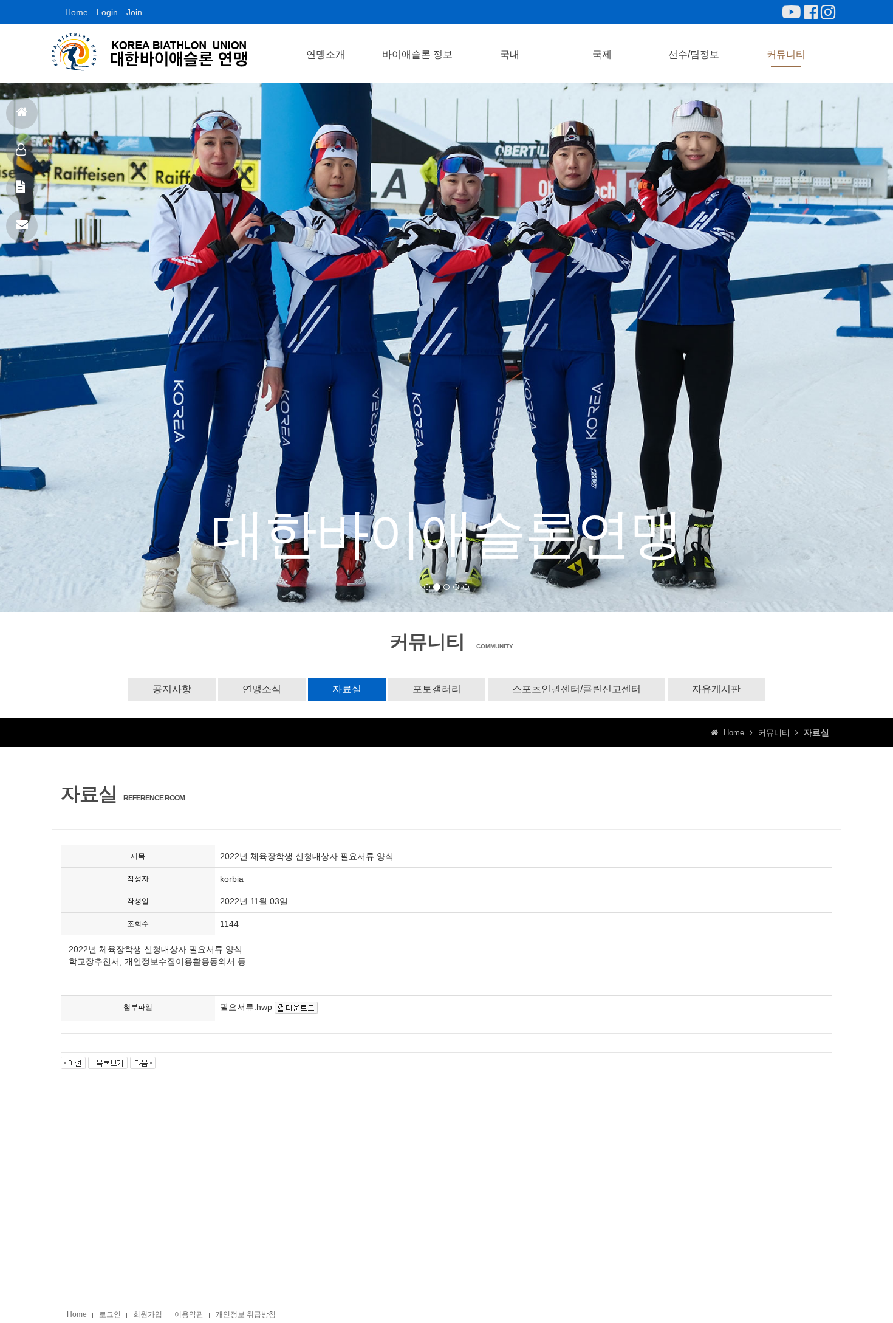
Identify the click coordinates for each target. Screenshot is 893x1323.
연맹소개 (325, 54)
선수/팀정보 (693, 54)
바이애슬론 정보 (417, 54)
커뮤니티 (786, 54)
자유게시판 (716, 689)
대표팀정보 (22, 151)
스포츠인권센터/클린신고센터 (576, 689)
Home (76, 12)
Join (134, 12)
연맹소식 (261, 689)
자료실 (346, 689)
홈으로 (22, 113)
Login (107, 12)
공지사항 (22, 188)
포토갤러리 (436, 689)
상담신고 (22, 226)
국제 (602, 54)
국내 (509, 54)
